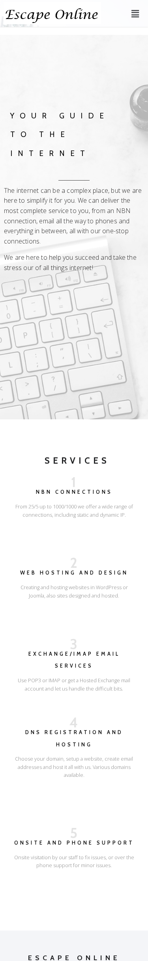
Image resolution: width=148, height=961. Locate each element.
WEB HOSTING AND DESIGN (74, 573)
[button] (135, 13)
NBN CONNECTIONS (74, 492)
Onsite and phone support (74, 843)
